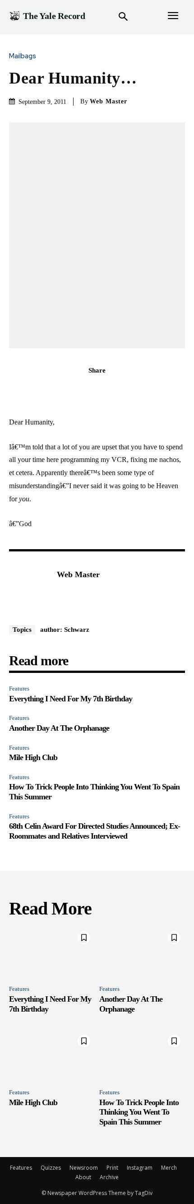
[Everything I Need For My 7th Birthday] (52, 952)
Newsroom (83, 1167)
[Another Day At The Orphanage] (142, 952)
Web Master (108, 101)
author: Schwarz (64, 629)
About (83, 1177)
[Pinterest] (107, 390)
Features (19, 688)
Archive (109, 1177)
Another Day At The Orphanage (59, 728)
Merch (169, 1167)
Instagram (139, 1167)
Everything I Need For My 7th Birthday (70, 698)
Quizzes (51, 1167)
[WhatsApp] (128, 390)
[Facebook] (66, 390)
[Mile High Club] (52, 1056)
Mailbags (22, 56)
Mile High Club (33, 757)
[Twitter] (87, 390)
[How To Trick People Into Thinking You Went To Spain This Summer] (142, 1056)
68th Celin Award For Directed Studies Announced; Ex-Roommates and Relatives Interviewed (94, 830)
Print (112, 1167)
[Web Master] (30, 588)
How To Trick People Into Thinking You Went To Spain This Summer (139, 1112)
